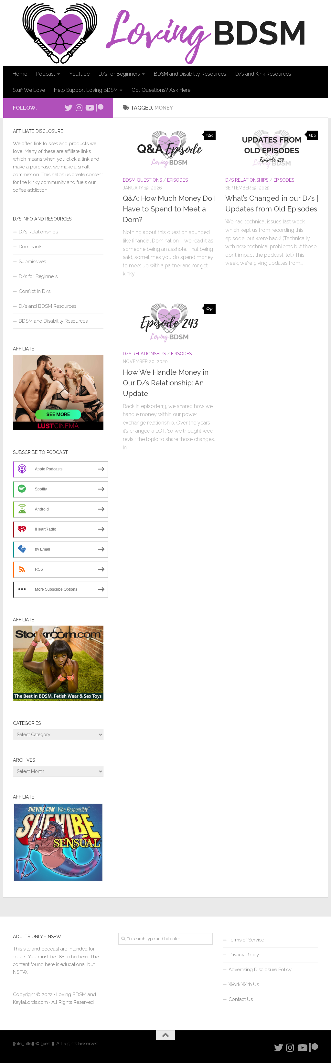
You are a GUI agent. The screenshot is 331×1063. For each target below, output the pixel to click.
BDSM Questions (142, 180)
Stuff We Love (29, 90)
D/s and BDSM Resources (47, 306)
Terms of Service (246, 940)
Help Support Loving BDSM (86, 90)
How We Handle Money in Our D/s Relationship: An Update (165, 383)
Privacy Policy (244, 955)
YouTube (79, 74)
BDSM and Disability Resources (190, 74)
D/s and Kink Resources (263, 74)
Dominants (30, 247)
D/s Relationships (246, 180)
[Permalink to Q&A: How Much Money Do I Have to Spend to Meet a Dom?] (169, 149)
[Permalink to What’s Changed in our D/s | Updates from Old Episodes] (271, 149)
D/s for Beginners (119, 74)
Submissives (32, 261)
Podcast (45, 74)
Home (20, 74)
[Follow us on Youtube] (89, 108)
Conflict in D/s (34, 291)
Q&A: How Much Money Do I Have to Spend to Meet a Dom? (169, 209)
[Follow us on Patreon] (99, 108)
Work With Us (244, 984)
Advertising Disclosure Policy (260, 969)
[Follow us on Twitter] (68, 108)
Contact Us (241, 999)
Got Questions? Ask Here (161, 90)
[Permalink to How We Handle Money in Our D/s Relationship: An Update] (169, 323)
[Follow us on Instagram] (79, 108)
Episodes (177, 180)
